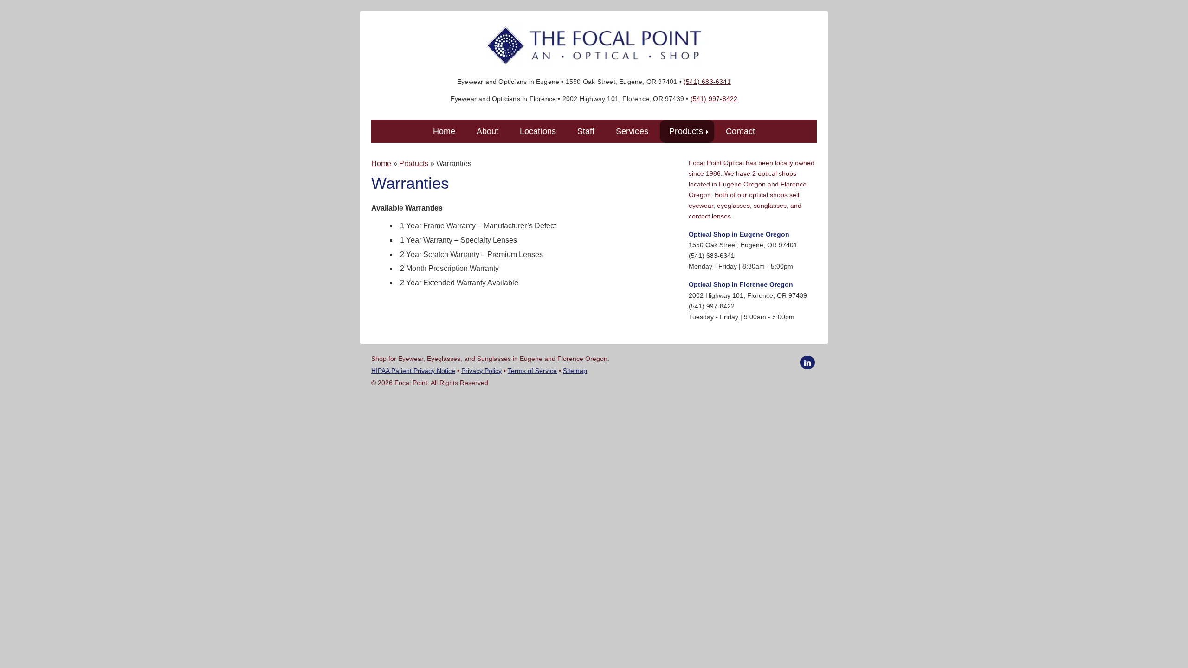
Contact (740, 131)
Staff (586, 131)
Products (690, 131)
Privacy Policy (481, 370)
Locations (538, 131)
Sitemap (575, 370)
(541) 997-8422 (714, 99)
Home (444, 131)
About (488, 131)
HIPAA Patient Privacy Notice (413, 370)
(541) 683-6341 (707, 81)
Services (632, 131)
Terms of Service (532, 370)
